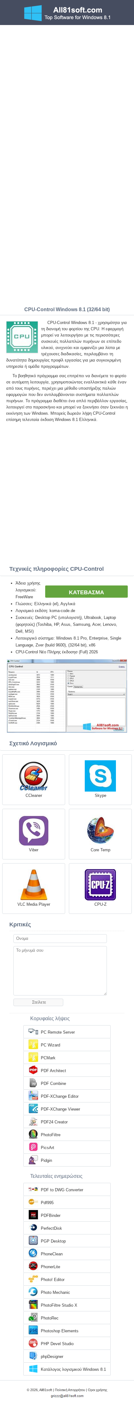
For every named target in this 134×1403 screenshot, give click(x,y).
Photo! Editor (53, 1279)
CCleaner (34, 795)
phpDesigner (52, 1356)
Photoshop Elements (60, 1331)
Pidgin (46, 1160)
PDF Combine (53, 1083)
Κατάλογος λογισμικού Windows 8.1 (73, 1369)
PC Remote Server (58, 1032)
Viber (33, 850)
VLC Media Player (33, 904)
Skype (100, 795)
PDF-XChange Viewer (60, 1109)
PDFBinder (50, 1215)
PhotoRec (50, 1318)
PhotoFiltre (50, 1134)
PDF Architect (53, 1070)
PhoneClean (52, 1254)
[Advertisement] (67, 95)
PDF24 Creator (54, 1122)
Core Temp (100, 850)
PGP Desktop (53, 1241)
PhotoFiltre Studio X (59, 1305)
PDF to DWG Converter (62, 1190)
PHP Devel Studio (57, 1343)
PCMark (48, 1058)
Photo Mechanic (55, 1292)
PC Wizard (50, 1045)
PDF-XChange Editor (60, 1096)
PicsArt (47, 1147)
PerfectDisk (51, 1228)
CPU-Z (100, 904)
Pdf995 (47, 1202)
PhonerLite (50, 1266)
